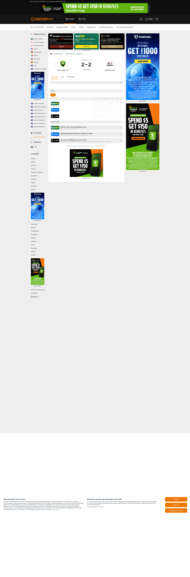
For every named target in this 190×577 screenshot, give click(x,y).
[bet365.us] (55, 103)
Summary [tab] (54, 77)
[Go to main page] (43, 19)
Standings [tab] (70, 77)
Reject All (176, 505)
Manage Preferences (176, 510)
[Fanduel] (55, 110)
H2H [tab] (62, 77)
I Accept (176, 499)
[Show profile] (63, 64)
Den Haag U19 (63, 70)
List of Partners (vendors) (95, 507)
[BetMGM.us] (55, 116)
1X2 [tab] (53, 95)
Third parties (56, 509)
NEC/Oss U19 (110, 70)
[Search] (141, 19)
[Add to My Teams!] (54, 64)
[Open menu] (157, 19)
